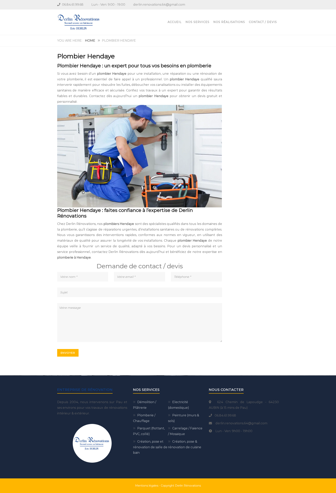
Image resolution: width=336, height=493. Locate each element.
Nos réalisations (229, 22)
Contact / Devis (263, 22)
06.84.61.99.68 (72, 4)
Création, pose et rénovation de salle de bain (150, 447)
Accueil (175, 22)
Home (90, 40)
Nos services (197, 22)
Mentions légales (146, 485)
